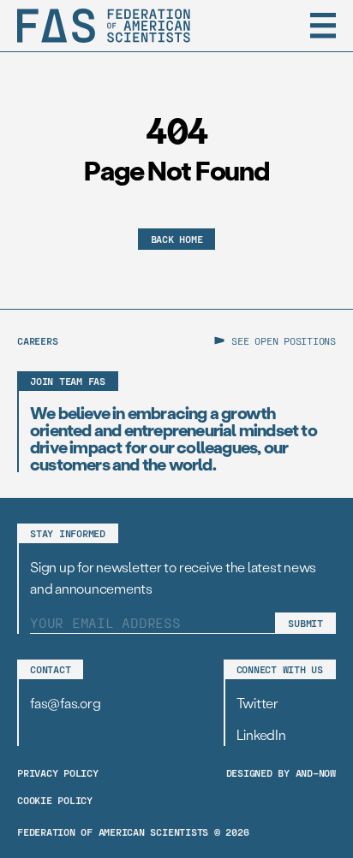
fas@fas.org (65, 703)
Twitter (257, 703)
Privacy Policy (58, 772)
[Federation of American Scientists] (103, 26)
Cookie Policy (55, 800)
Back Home (177, 239)
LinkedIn (261, 734)
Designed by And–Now (281, 772)
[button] (323, 25)
